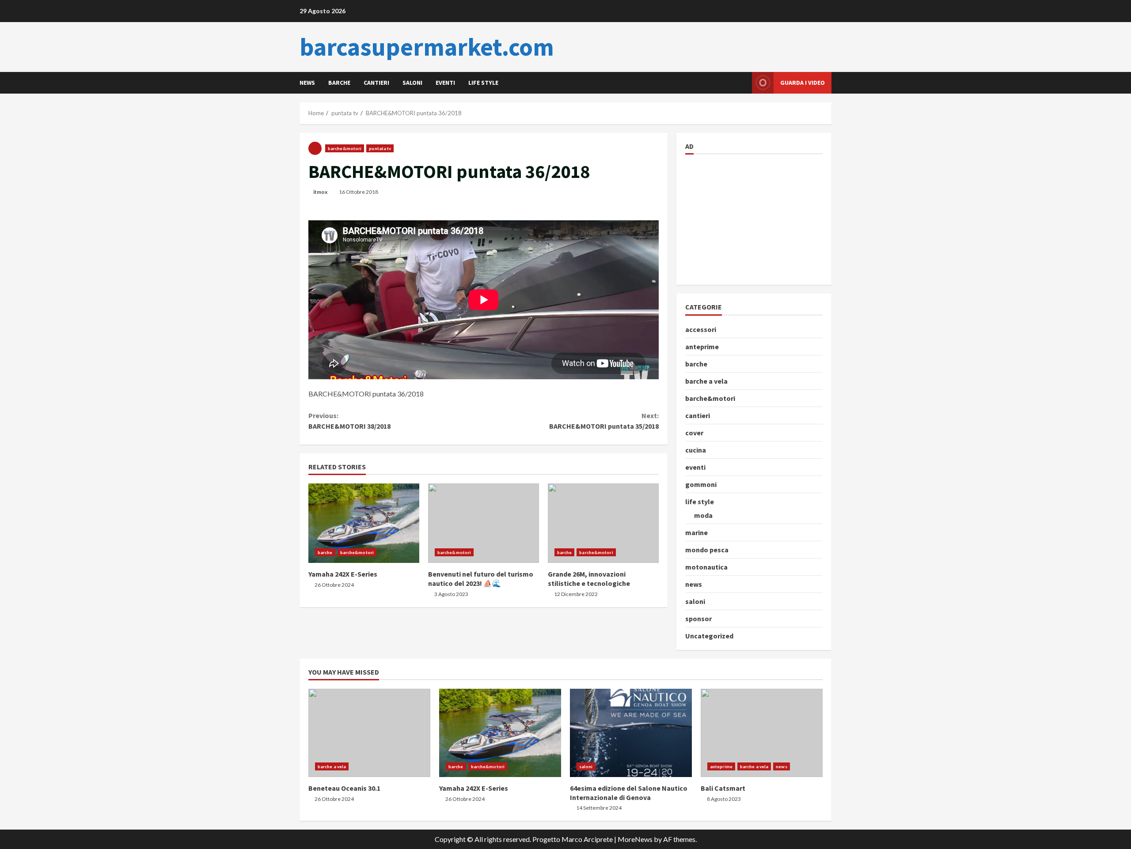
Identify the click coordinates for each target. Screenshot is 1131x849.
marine (696, 532)
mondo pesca (707, 549)
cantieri (376, 83)
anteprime (702, 346)
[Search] (742, 82)
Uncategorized (709, 635)
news (307, 83)
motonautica (706, 566)
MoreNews (635, 839)
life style (483, 83)
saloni (412, 83)
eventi (445, 83)
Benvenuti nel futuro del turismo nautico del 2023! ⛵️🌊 (483, 523)
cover (694, 432)
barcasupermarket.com (427, 46)
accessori (700, 329)
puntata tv (380, 148)
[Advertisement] (751, 218)
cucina (695, 449)
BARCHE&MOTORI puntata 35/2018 (603, 420)
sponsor (698, 618)
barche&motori (344, 148)
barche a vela (706, 381)
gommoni (701, 484)
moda (703, 515)
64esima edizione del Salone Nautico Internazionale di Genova (631, 733)
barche (339, 83)
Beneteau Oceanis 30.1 (369, 733)
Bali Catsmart (762, 733)
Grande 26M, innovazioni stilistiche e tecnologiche (603, 523)
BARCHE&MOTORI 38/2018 (349, 420)
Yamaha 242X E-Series (363, 523)
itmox (320, 192)
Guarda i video (802, 83)
